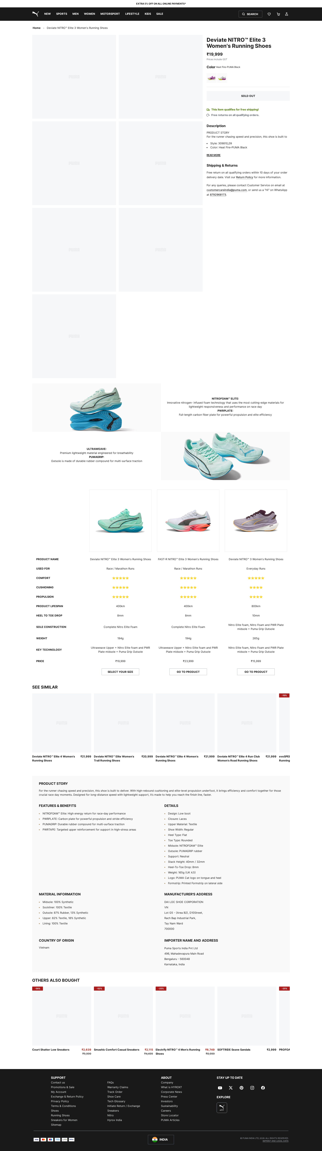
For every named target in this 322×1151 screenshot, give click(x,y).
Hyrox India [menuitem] (114, 1120)
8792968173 (218, 194)
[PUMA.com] (35, 14)
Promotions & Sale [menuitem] (62, 1087)
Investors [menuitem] (167, 1101)
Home (37, 27)
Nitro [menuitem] (110, 1115)
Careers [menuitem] (166, 1110)
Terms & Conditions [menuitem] (63, 1106)
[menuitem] (47, 14)
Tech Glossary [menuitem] (116, 1101)
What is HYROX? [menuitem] (171, 1087)
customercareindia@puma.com (227, 190)
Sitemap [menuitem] (56, 1124)
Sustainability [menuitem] (169, 1106)
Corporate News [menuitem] (171, 1092)
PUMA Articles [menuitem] (170, 1120)
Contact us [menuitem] (58, 1082)
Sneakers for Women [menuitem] (64, 1120)
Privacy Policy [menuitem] (60, 1101)
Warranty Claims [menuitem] (117, 1087)
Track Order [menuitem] (114, 1092)
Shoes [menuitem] (55, 1110)
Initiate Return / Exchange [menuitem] (123, 1106)
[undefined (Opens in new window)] (222, 1108)
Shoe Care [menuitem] (114, 1096)
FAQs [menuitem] (110, 1082)
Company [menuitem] (167, 1082)
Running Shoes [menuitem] (60, 1115)
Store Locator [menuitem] (170, 1115)
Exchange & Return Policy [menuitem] (67, 1096)
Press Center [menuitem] (169, 1096)
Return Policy (244, 177)
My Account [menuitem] (58, 1092)
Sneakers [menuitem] (113, 1110)
